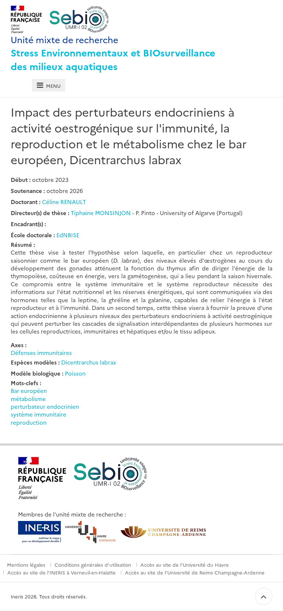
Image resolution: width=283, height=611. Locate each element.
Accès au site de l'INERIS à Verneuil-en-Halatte (61, 572)
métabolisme (28, 399)
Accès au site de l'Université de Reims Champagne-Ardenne (195, 572)
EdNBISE (67, 235)
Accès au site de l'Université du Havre (184, 564)
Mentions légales (26, 564)
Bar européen (29, 390)
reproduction (28, 422)
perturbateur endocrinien (45, 406)
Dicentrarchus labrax (88, 362)
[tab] (48, 85)
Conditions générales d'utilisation (93, 564)
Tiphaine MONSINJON (101, 213)
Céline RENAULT (64, 202)
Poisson (75, 373)
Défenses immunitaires (41, 352)
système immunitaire (38, 414)
